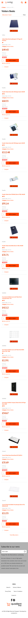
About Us (8, 587)
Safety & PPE (10, 7)
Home (4, 7)
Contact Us (13, 595)
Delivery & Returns (17, 587)
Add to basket (12, 60)
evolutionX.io (14, 613)
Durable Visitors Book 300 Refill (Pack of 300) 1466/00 (13, 194)
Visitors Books (10, 46)
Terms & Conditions (18, 591)
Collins (3, 35)
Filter (24, 15)
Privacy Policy (8, 591)
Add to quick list (6, 63)
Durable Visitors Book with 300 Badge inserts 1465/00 (13, 143)
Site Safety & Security (20, 7)
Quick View (14, 30)
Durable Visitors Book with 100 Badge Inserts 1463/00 (13, 91)
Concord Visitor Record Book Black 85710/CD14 (12, 455)
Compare (6, 67)
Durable (4, 87)
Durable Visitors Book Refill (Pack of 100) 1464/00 (12, 245)
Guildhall (4, 293)
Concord (4, 451)
